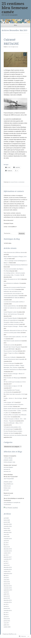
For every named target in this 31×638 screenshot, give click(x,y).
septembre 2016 (8, 573)
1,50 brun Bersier (8, 458)
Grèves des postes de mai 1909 (12, 279)
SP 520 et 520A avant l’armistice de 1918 (14, 382)
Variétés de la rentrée (9, 345)
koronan (16, 46)
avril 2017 (6, 563)
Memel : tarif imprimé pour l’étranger (13, 314)
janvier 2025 (7, 522)
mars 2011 (6, 623)
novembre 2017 (8, 559)
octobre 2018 (7, 553)
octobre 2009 (7, 627)
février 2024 (7, 528)
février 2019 (7, 547)
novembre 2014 (8, 602)
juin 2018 (6, 555)
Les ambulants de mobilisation (11, 283)
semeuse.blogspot (8, 467)
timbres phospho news (9, 462)
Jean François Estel (9, 478)
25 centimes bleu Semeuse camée (15, 7)
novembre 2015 (8, 588)
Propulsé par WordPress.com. (10, 634)
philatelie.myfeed (8, 482)
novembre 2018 (8, 551)
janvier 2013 (7, 620)
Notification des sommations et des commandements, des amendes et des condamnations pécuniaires (13, 293)
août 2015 (6, 592)
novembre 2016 (8, 569)
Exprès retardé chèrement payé (12, 408)
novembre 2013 (8, 610)
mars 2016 (6, 579)
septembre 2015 (8, 590)
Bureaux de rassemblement (11, 320)
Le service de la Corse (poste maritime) (14, 301)
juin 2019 (6, 542)
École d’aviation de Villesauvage (12, 377)
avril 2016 (6, 577)
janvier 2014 (7, 608)
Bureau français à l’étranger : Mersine (13, 373)
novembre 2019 (8, 538)
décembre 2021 (8, 532)
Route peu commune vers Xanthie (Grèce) (14, 435)
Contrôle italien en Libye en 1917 (12, 386)
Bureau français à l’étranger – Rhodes (13, 326)
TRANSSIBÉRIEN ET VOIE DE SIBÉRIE (14, 297)
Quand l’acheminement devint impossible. (14, 359)
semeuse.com (7, 471)
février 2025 (7, 520)
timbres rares (7, 488)
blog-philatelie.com (8, 484)
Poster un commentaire (19, 182)
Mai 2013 (6, 614)
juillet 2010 (6, 625)
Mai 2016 (6, 575)
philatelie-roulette (8, 460)
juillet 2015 (6, 594)
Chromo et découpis (9, 363)
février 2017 (7, 565)
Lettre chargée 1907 (9, 402)
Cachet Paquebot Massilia (10, 318)
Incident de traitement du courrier (12, 308)
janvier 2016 (7, 584)
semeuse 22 (7, 469)
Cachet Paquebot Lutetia (10, 312)
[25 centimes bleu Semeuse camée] (15, 21)
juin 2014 (6, 604)
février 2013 (7, 618)
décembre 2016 (8, 567)
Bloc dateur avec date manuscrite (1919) (14, 394)
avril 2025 (6, 518)
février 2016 (7, 581)
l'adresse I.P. (7, 495)
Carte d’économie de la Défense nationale (14, 252)
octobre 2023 (7, 530)
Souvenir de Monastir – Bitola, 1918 (13, 423)
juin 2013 (6, 612)
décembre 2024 (8, 524)
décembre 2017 (8, 557)
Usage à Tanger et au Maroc (11, 353)
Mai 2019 (6, 544)
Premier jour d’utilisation (10, 357)
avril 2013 (6, 616)
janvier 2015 (7, 598)
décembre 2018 (8, 549)
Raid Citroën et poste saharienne (12, 341)
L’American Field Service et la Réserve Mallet (15, 369)
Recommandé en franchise (10, 351)
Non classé (11, 182)
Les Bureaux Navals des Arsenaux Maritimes (15, 265)
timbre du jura (7, 486)
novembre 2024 (8, 526)
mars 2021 (6, 534)
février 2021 (7, 536)
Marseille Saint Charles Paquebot (12, 347)
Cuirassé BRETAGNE (9, 349)
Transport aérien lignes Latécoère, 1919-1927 (15, 336)
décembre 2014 (8, 600)
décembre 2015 (8, 586)
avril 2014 (6, 606)
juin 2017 (6, 561)
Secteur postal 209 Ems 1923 (11, 306)
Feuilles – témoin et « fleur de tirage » (13, 398)
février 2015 (7, 596)
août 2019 (6, 540)
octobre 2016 (7, 571)
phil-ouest (6, 490)
